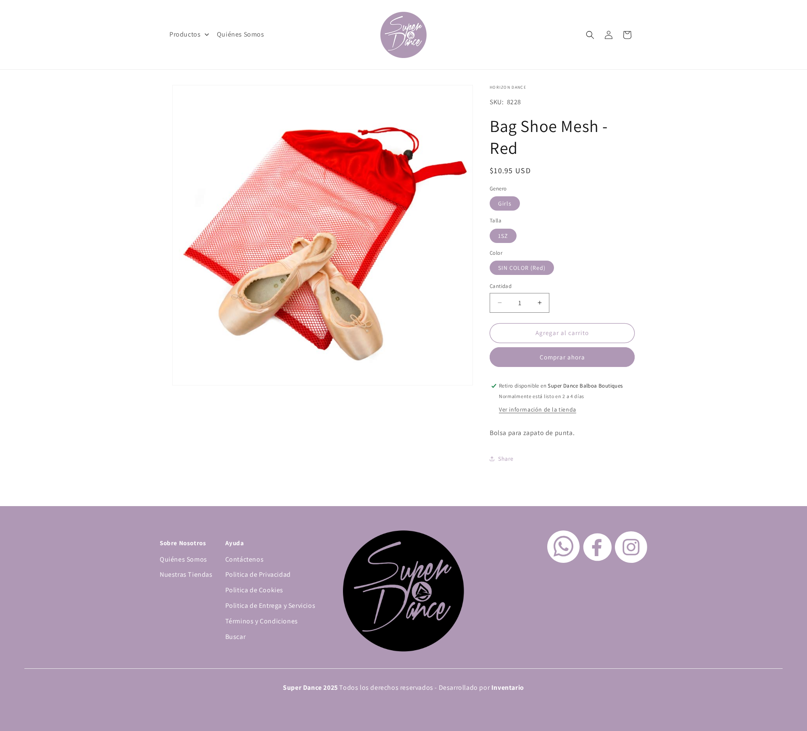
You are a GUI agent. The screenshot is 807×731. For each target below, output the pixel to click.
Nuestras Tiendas (186, 574)
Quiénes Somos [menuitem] (240, 34)
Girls (505, 203)
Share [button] (506, 458)
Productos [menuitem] (184, 34)
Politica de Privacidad (258, 574)
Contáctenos (244, 559)
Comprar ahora (562, 357)
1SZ (503, 236)
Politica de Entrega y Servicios (270, 605)
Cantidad (501, 286)
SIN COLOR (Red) (522, 268)
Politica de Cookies (254, 590)
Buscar (235, 636)
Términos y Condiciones (261, 621)
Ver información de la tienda (537, 409)
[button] (590, 35)
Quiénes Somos (183, 559)
